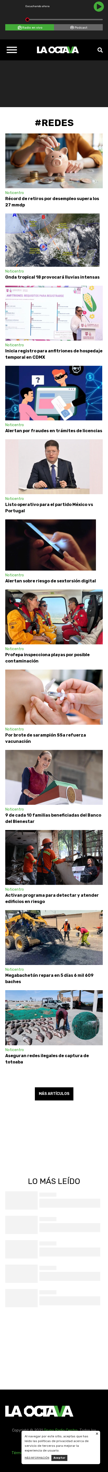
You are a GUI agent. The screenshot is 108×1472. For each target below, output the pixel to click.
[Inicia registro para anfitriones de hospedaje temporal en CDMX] (54, 313)
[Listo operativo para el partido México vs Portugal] (54, 466)
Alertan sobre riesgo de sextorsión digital (50, 580)
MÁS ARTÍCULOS (54, 1094)
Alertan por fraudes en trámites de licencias (53, 430)
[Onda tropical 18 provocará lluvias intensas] (52, 240)
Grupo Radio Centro (61, 1430)
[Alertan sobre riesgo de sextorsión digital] (50, 545)
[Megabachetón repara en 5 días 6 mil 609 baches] (54, 937)
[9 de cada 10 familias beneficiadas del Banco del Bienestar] (54, 777)
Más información (37, 1457)
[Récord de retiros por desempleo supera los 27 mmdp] (54, 160)
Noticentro (14, 193)
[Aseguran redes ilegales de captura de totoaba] (54, 1017)
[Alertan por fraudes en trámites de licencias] (53, 393)
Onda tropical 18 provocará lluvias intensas (52, 277)
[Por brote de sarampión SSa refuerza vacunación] (54, 697)
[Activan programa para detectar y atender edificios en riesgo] (54, 857)
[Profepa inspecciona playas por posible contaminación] (54, 616)
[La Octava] (58, 50)
